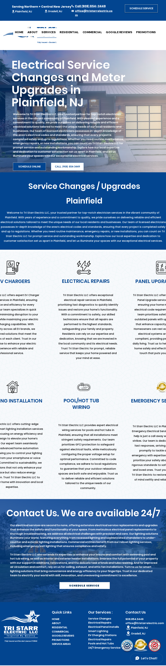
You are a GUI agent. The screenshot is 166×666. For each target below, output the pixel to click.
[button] (141, 8)
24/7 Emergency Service (104, 648)
